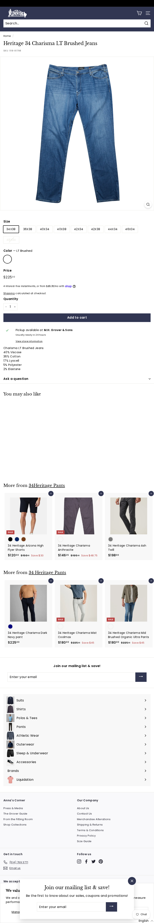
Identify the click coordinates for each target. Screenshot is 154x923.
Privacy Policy (86, 836)
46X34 (130, 229)
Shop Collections (15, 825)
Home (7, 36)
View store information (29, 341)
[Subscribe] (141, 677)
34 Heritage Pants (47, 572)
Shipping (9, 293)
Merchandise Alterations (93, 819)
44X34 (113, 229)
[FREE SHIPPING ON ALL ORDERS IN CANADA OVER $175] (76, 3)
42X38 (95, 229)
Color (17, 251)
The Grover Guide (15, 814)
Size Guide (84, 841)
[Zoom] (148, 204)
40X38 (61, 229)
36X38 (27, 229)
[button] (146, 921)
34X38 (11, 229)
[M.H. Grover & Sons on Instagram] (79, 861)
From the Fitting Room (18, 819)
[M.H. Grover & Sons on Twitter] (93, 861)
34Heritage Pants (47, 485)
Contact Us (84, 814)
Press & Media (13, 808)
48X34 (11, 240)
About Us (83, 808)
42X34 (78, 229)
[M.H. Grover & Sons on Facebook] (86, 861)
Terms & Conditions (90, 830)
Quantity (10, 299)
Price (7, 270)
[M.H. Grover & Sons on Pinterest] (101, 861)
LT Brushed (7, 259)
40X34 (45, 229)
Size (6, 221)
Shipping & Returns (90, 825)
